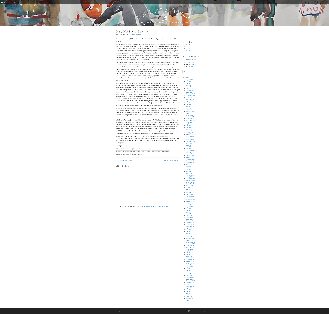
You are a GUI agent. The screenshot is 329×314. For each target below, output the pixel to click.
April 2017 (188, 171)
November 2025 (190, 95)
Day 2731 (188, 48)
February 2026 (190, 90)
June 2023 (188, 147)
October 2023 (190, 140)
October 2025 (190, 97)
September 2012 (190, 265)
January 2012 (189, 279)
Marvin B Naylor (145, 151)
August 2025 (189, 101)
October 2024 (190, 118)
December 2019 (190, 150)
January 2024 (189, 134)
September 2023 (190, 141)
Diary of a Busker (129, 311)
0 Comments (138, 34)
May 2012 (188, 272)
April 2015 (188, 214)
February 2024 (190, 133)
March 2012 (189, 275)
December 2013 (190, 242)
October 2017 (190, 161)
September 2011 (190, 286)
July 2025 (188, 103)
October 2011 (190, 284)
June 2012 (188, 270)
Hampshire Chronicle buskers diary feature (128, 151)
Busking (132, 34)
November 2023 (190, 138)
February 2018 (190, 155)
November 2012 (190, 261)
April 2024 (188, 129)
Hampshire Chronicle (165, 149)
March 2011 (189, 296)
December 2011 (190, 281)
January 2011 (189, 300)
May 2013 (188, 254)
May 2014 (188, 233)
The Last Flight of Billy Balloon (160, 151)
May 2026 (188, 85)
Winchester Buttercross (122, 154)
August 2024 (189, 122)
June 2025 (188, 104)
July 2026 (188, 81)
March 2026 (189, 88)
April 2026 (188, 87)
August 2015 (189, 207)
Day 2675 (193, 66)
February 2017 (190, 175)
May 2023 (188, 148)
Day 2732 (188, 46)
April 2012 (188, 274)
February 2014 (190, 238)
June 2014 (188, 231)
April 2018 (188, 152)
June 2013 (188, 252)
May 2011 (188, 293)
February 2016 (190, 196)
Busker (123, 149)
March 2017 (189, 173)
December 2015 (190, 200)
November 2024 (190, 117)
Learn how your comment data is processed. (155, 206)
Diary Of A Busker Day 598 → (171, 160)
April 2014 (188, 235)
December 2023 (190, 136)
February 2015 (190, 217)
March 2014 (189, 237)
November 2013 (190, 244)
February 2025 (190, 111)
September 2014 (190, 226)
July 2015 (188, 208)
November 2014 (190, 222)
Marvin (119, 34)
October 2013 (190, 245)
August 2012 (189, 267)
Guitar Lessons (153, 149)
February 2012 (190, 277)
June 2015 (188, 210)
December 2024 (190, 115)
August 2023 (189, 143)
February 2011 (190, 298)
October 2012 (190, 263)
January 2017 (189, 177)
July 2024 (188, 124)
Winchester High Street (137, 154)
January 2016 (189, 198)
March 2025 (189, 110)
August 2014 (189, 228)
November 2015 (190, 201)
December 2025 (190, 94)
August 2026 (189, 80)
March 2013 (189, 256)
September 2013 (190, 247)
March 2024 (189, 131)
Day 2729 (188, 52)
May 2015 (188, 212)
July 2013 (188, 251)
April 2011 (188, 295)
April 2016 (188, 192)
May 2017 (188, 170)
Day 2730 (188, 50)
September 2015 (190, 205)
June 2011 (188, 291)
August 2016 (189, 185)
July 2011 (188, 289)
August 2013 (189, 249)
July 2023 (188, 145)
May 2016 (188, 191)
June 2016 (188, 189)
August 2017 (189, 164)
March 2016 (189, 194)
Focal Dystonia (143, 149)
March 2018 (189, 154)
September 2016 (190, 184)
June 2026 (188, 83)
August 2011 (189, 288)
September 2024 (190, 120)
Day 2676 (193, 64)
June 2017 (188, 168)
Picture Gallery (12, 2)
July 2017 (188, 166)
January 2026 (189, 92)
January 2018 (189, 157)
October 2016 (190, 182)
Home (3, 2)
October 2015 (190, 203)
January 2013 (189, 258)
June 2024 (188, 125)
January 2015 (189, 219)
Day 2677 (193, 63)
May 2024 (188, 127)
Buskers (129, 149)
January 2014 (189, 240)
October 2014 (190, 224)
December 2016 (190, 178)
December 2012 (190, 259)
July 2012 (188, 268)
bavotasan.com (209, 311)
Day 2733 (188, 45)
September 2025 (190, 99)
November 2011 (190, 282)
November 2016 (190, 180)
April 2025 (188, 108)
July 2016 (188, 187)
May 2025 (188, 106)
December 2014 (190, 221)
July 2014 (188, 229)
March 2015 (189, 215)
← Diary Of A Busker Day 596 (124, 160)
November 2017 (190, 159)
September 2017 (190, 163)
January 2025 (189, 113)
